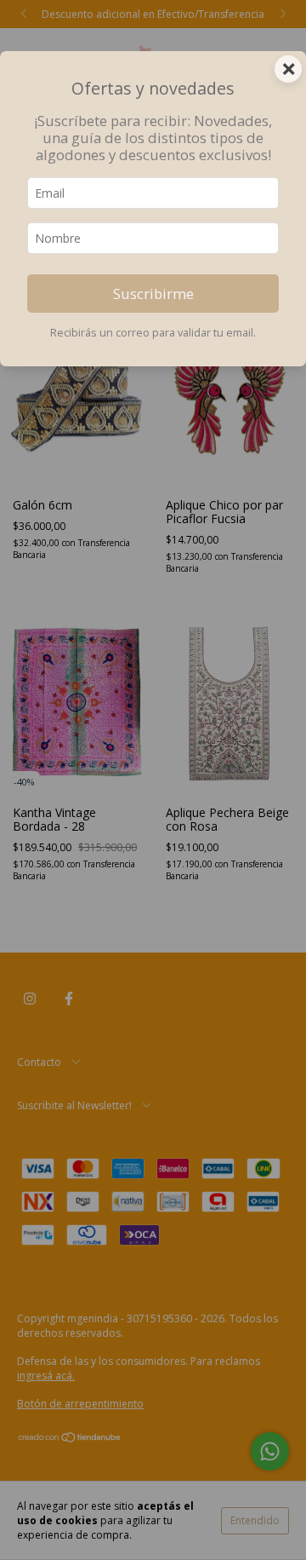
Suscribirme (153, 293)
